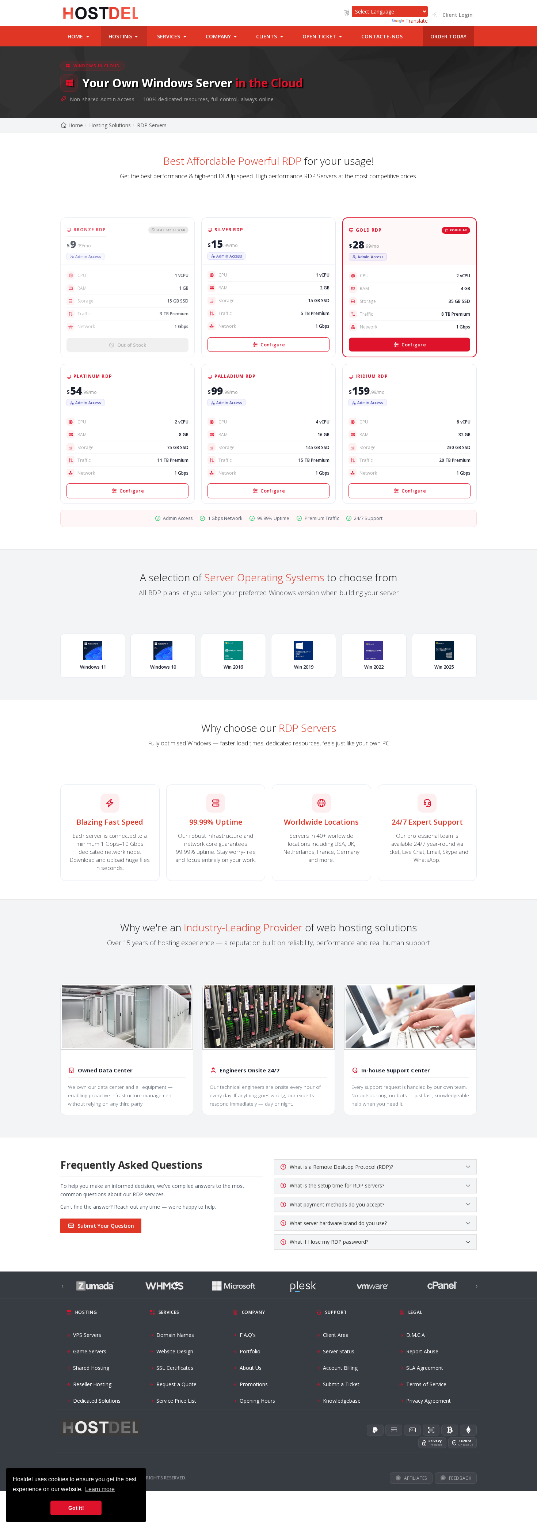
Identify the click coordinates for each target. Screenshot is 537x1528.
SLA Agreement (424, 1367)
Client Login (455, 14)
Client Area (336, 1334)
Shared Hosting (91, 1367)
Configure (272, 344)
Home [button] (76, 36)
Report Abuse (422, 1351)
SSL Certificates (174, 1367)
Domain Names (175, 1334)
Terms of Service (426, 1384)
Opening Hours (257, 1400)
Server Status (338, 1351)
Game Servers (89, 1351)
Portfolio (250, 1351)
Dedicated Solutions (97, 1400)
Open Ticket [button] (320, 36)
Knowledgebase (342, 1400)
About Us (251, 1367)
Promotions (254, 1384)
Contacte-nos (382, 36)
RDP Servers (152, 125)
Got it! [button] (76, 1508)
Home (75, 125)
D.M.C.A (415, 1334)
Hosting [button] (120, 36)
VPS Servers (87, 1334)
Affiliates (415, 1478)
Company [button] (219, 36)
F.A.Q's (248, 1334)
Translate (416, 20)
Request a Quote (176, 1384)
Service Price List (176, 1400)
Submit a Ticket (341, 1384)
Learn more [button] (100, 1489)
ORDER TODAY (448, 36)
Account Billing (340, 1367)
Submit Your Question (105, 1225)
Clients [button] (267, 36)
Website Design (174, 1351)
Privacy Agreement (428, 1400)
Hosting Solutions (110, 125)
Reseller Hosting (92, 1384)
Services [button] (169, 36)
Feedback (460, 1478)
